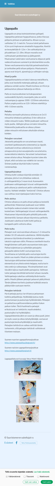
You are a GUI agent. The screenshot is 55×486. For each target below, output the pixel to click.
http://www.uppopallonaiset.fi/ (18, 350)
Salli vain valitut (31, 482)
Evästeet (8, 443)
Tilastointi (30, 477)
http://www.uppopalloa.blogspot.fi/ (20, 342)
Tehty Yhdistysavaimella (28, 443)
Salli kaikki (47, 482)
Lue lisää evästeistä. (42, 472)
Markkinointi (44, 477)
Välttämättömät (14, 477)
